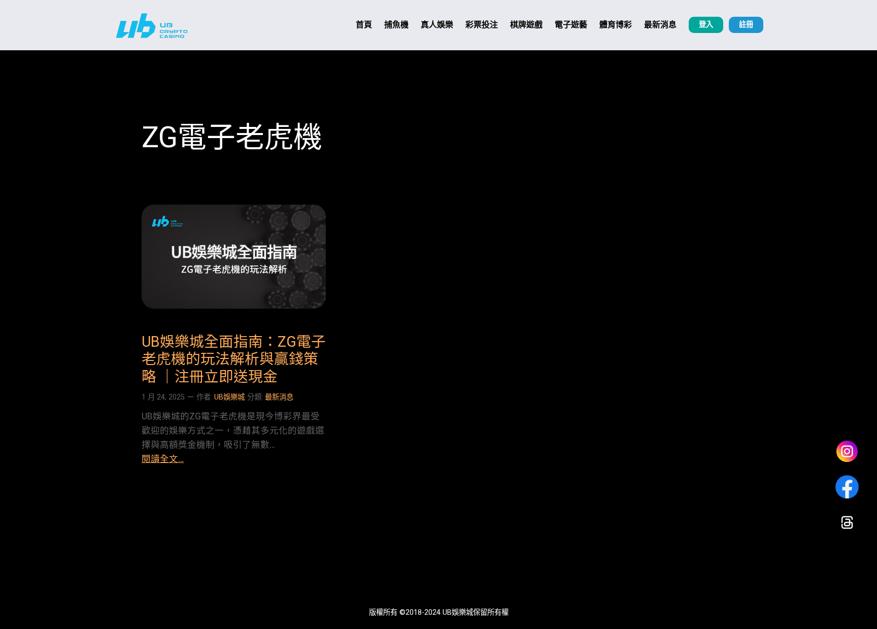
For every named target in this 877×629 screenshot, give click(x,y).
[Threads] (847, 522)
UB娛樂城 (229, 397)
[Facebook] (847, 487)
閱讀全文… (163, 459)
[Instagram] (847, 451)
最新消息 (279, 397)
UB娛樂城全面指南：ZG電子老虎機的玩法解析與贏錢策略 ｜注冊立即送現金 (234, 359)
